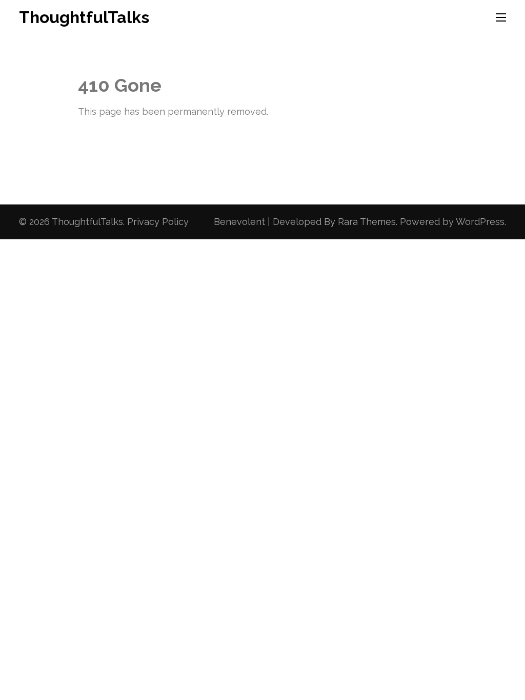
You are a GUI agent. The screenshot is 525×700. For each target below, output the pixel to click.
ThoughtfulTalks (84, 17)
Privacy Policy (158, 221)
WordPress (480, 221)
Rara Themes (367, 221)
